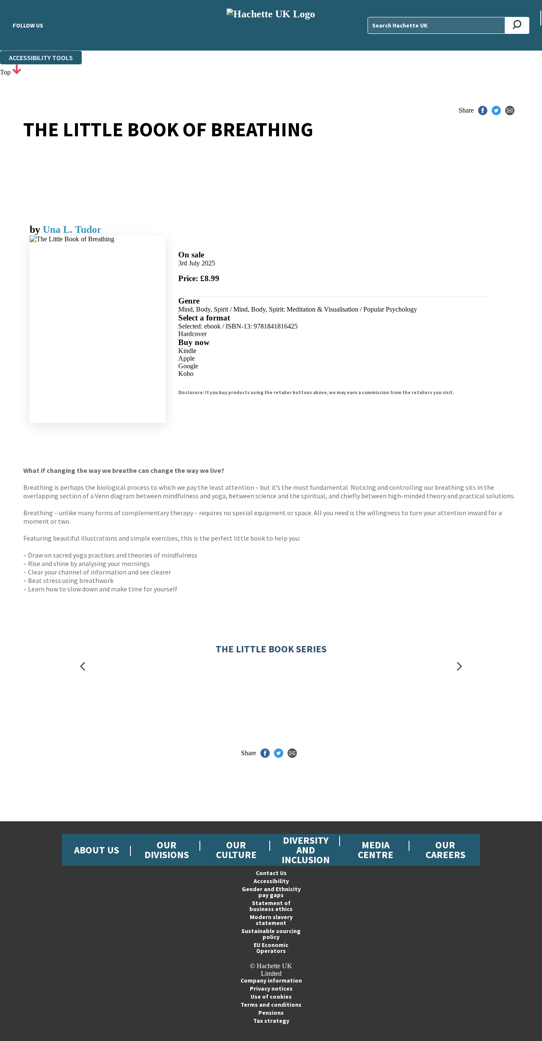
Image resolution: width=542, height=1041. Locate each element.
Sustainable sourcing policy (271, 934)
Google (188, 366)
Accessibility (271, 881)
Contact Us (271, 873)
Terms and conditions (271, 1004)
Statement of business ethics (271, 906)
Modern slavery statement (271, 920)
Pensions (271, 1012)
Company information (271, 980)
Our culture (236, 849)
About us (96, 850)
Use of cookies (271, 996)
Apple (186, 358)
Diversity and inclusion (306, 849)
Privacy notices (271, 988)
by (36, 229)
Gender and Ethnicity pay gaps (271, 892)
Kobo (186, 373)
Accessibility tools (41, 57)
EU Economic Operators (271, 948)
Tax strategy (271, 1020)
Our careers (445, 849)
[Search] (517, 25)
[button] (82, 666)
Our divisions (166, 849)
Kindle (187, 350)
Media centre (375, 849)
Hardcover (192, 333)
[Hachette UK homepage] (271, 25)
